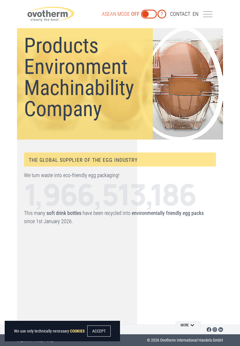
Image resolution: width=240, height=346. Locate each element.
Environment (76, 66)
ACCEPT (99, 331)
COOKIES (77, 331)
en (195, 14)
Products (61, 45)
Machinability (79, 87)
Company (63, 108)
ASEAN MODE (121, 14)
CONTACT (180, 14)
